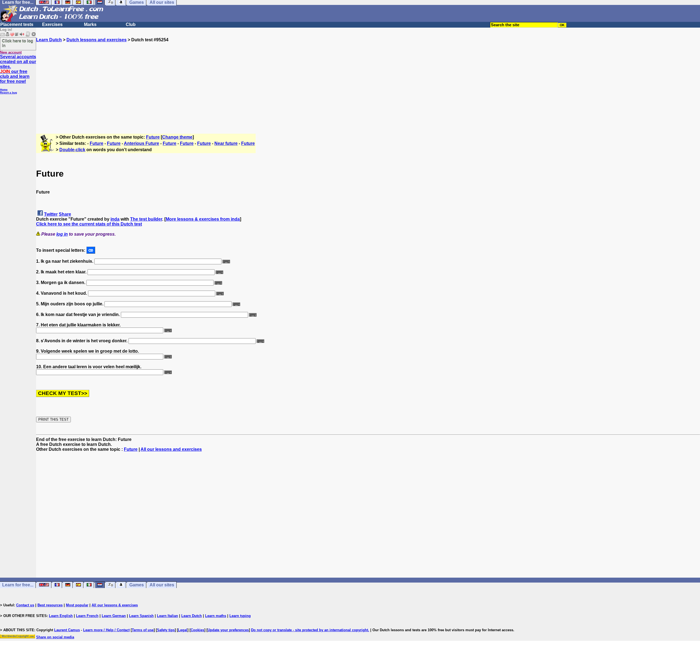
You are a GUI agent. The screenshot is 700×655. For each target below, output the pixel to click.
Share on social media (55, 637)
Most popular (77, 605)
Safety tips (166, 630)
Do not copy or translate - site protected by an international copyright (309, 630)
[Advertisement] (368, 80)
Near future (226, 143)
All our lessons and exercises (171, 449)
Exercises (52, 24)
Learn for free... (17, 585)
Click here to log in (17, 43)
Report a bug (8, 92)
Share (65, 214)
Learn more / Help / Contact (106, 630)
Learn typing (240, 616)
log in (62, 234)
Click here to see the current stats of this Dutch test (89, 224)
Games (136, 585)
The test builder (146, 219)
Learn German (114, 616)
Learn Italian (167, 616)
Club (131, 24)
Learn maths (215, 616)
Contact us (25, 605)
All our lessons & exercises (115, 605)
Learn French (87, 616)
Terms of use (143, 630)
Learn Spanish (141, 616)
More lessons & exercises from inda (203, 219)
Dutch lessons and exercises (96, 39)
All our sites (162, 585)
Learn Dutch (49, 39)
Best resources (50, 605)
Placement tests (16, 24)
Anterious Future (141, 143)
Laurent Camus (67, 630)
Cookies (197, 630)
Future (153, 137)
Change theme (177, 137)
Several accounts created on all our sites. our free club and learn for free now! (18, 69)
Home (4, 89)
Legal (182, 630)
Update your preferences (228, 630)
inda (114, 219)
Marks (90, 24)
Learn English (61, 616)
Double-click (72, 149)
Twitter (51, 214)
